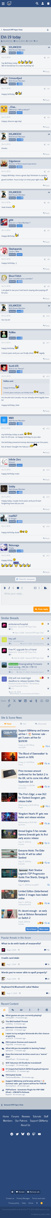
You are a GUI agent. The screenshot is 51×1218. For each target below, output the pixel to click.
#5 (48, 171)
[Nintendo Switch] (3, 1070)
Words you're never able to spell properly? (24, 972)
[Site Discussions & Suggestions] (3, 1057)
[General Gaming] (3, 1016)
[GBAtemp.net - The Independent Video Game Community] (15, 3)
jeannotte (9, 1030)
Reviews (26, 1116)
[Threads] (12, 1010)
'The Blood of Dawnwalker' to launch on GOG (33, 755)
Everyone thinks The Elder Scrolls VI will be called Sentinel (31, 854)
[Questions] (38, 1010)
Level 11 (20, 53)
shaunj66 (22, 747)
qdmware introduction (16, 1027)
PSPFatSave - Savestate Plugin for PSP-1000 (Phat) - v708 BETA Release (25, 1090)
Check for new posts (27, 579)
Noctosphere (11, 1086)
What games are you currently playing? (24, 1015)
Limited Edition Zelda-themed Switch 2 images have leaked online (33, 894)
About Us (25, 1125)
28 (48, 823)
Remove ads (35, 1192)
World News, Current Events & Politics (24, 684)
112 (47, 950)
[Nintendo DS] (3, 1064)
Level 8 (19, 282)
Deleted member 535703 (18, 683)
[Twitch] (16, 1213)
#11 (48, 343)
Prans (20, 764)
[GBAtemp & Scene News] (3, 1083)
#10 (48, 316)
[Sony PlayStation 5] (3, 1043)
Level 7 (19, 424)
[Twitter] (23, 1213)
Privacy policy (13, 1203)
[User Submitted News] (21, 1010)
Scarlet (23, 788)
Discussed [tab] (42, 723)
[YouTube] (29, 1213)
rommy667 (10, 1017)
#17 (48, 555)
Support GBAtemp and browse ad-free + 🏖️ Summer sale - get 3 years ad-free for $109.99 (33, 735)
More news (43, 929)
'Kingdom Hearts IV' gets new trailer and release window (33, 815)
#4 (48, 144)
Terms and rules (38, 1198)
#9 (48, 286)
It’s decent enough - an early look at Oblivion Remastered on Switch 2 (32, 914)
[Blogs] (46, 1010)
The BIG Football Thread (17, 1021)
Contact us (10, 1198)
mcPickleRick (11, 1071)
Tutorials (37, 1116)
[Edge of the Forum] (30, 1010)
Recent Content (9, 1004)
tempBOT (35, 885)
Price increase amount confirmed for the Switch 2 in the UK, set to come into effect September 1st (33, 776)
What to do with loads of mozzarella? (21, 943)
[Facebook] (4, 1213)
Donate (22, 1192)
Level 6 (19, 84)
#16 (48, 526)
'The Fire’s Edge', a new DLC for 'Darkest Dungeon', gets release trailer (32, 797)
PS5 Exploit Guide (13, 1075)
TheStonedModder (13, 1077)
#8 (48, 259)
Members (7, 1120)
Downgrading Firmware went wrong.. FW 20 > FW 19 (25, 665)
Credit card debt (10, 957)
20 (48, 979)
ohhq (10, 669)
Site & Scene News (11, 717)
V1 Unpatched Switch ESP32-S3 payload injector (27, 1069)
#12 (48, 376)
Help (24, 1203)
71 (48, 843)
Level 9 (19, 372)
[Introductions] (3, 1029)
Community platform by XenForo (25, 1209)
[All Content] (4, 1010)
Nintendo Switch (20, 669)
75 (48, 787)
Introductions (18, 641)
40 (48, 923)
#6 (48, 202)
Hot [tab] (24, 723)
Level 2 (19, 254)
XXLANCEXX (7, 41)
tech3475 (9, 1038)
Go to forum (32, 929)
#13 (48, 428)
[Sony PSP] (3, 1092)
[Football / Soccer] (3, 1022)
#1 (48, 57)
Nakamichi (12, 627)
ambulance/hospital (18, 624)
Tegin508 (9, 1044)
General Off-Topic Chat (27, 627)
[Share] (44, 57)
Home (6, 1116)
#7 (48, 230)
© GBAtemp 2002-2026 (40, 1214)
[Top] (37, 1203)
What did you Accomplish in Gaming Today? (25, 1048)
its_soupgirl (10, 1065)
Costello (21, 864)
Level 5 (19, 113)
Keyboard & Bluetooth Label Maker (20, 986)
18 (48, 964)
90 (48, 903)
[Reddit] (10, 1213)
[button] (3, 3)
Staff (46, 1116)
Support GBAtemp (39, 1120)
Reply (47, 71)
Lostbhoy (9, 1024)
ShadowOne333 (24, 904)
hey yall (12, 638)
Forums (15, 1116)
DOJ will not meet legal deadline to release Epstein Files (24, 679)
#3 (48, 117)
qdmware (9, 1050)
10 (48, 763)
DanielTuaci (10, 1059)
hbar (10, 641)
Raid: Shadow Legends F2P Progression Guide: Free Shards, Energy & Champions (33, 875)
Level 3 (19, 492)
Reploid (8, 1094)
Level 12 (20, 551)
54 (48, 863)
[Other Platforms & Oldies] (3, 1036)
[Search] (37, 3)
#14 (48, 470)
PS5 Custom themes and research (21, 1042)
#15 (48, 497)
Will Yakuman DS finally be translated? (23, 1063)
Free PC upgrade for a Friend (22, 649)
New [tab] (9, 723)
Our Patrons (21, 1120)
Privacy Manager (23, 1198)
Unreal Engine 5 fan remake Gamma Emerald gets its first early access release (33, 834)
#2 (48, 88)
